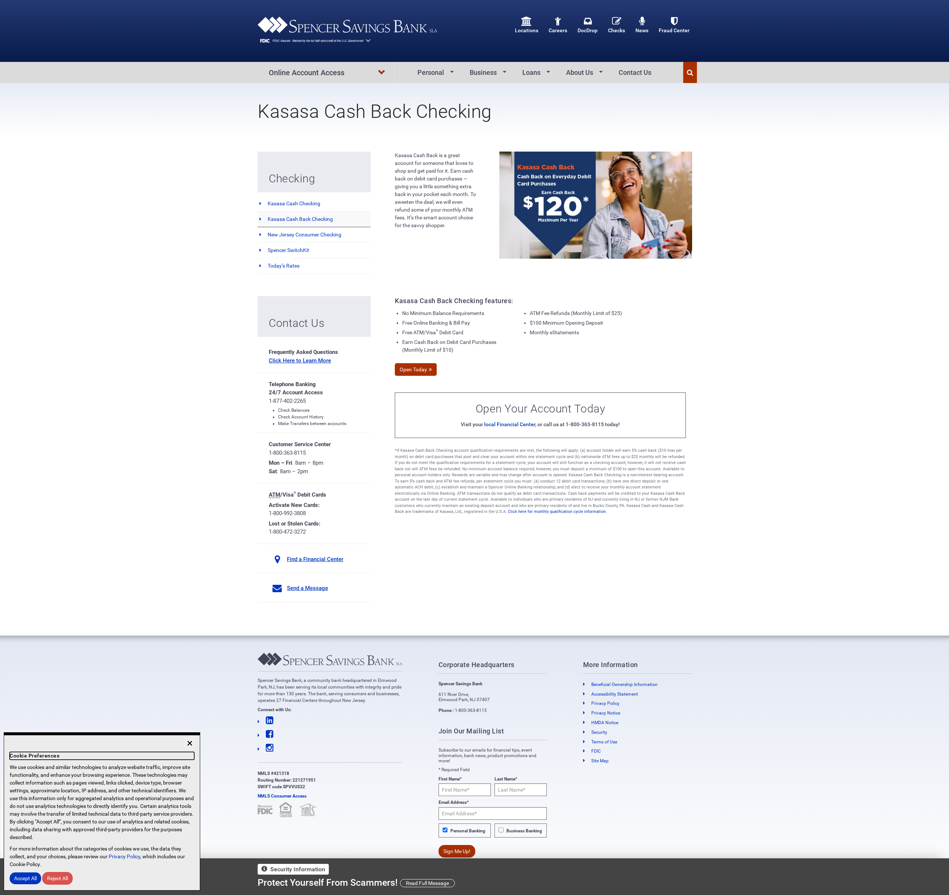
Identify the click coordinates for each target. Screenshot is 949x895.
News (641, 30)
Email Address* (454, 802)
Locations (526, 30)
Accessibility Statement (614, 694)
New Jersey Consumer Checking (304, 235)
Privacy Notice (605, 713)
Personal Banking (467, 830)
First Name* (450, 779)
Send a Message (307, 588)
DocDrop (588, 30)
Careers (558, 30)
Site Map (600, 760)
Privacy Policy (605, 703)
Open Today (413, 369)
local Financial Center (509, 424)
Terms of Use (604, 742)
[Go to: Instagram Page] (330, 748)
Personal (430, 72)
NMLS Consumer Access (282, 796)
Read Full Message (427, 883)
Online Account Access (306, 72)
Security (599, 732)
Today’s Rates (284, 266)
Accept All (25, 878)
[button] (690, 72)
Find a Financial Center (315, 559)
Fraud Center (674, 30)
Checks (616, 30)
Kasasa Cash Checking (294, 203)
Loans (531, 72)
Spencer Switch (288, 250)
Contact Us (635, 72)
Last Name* (506, 779)
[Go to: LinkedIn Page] (330, 721)
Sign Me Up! (456, 851)
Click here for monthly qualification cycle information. (557, 511)
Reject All (57, 878)
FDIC (596, 751)
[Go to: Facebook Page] (330, 734)
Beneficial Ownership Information (624, 684)
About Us (579, 72)
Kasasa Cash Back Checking (300, 219)
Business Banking (524, 830)
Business (483, 72)
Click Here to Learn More (300, 360)
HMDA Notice (604, 722)
